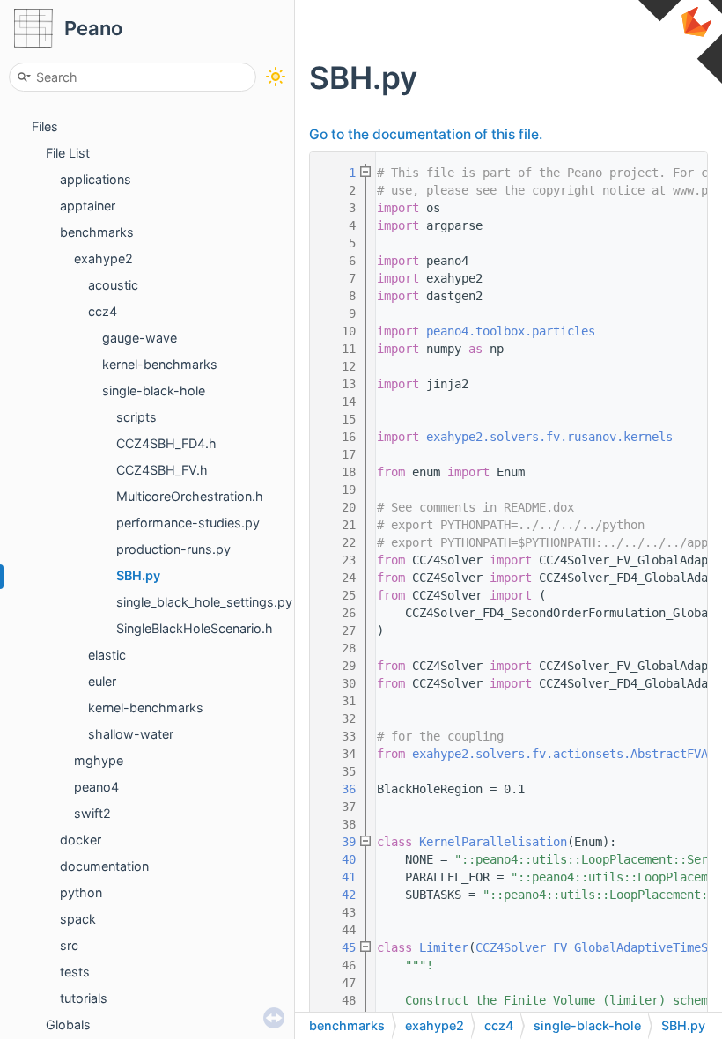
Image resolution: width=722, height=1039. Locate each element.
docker (80, 839)
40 (338, 859)
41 (338, 877)
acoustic (113, 284)
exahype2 (103, 258)
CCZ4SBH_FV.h (162, 469)
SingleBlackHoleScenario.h (194, 628)
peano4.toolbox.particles (510, 331)
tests (75, 971)
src (69, 945)
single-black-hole (153, 390)
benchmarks (97, 232)
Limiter (443, 947)
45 (338, 947)
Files (45, 126)
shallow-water (130, 733)
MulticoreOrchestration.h (189, 496)
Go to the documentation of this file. (425, 134)
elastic (107, 654)
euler (102, 681)
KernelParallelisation (493, 842)
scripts (136, 416)
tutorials (83, 998)
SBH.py (138, 575)
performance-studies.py (188, 522)
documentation (104, 865)
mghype (98, 760)
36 (338, 789)
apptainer (87, 205)
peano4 (96, 786)
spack (78, 918)
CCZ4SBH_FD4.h (166, 443)
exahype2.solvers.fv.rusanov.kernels (549, 437)
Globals (68, 1024)
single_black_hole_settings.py (204, 601)
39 (338, 842)
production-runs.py (173, 549)
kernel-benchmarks (159, 364)
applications (95, 179)
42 (338, 895)
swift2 (92, 813)
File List (68, 152)
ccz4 (102, 311)
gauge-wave (139, 337)
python (81, 892)
